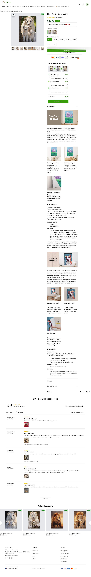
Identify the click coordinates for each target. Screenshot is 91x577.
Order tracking (36, 553)
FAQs (34, 556)
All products (7, 11)
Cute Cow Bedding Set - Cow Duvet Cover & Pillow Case (36, 444)
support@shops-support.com (11, 555)
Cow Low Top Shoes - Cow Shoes (31, 461)
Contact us (35, 550)
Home (1, 11)
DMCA (34, 558)
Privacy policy (64, 550)
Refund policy (64, 561)
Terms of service (65, 553)
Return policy (64, 558)
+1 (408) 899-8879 (9, 553)
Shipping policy (64, 556)
